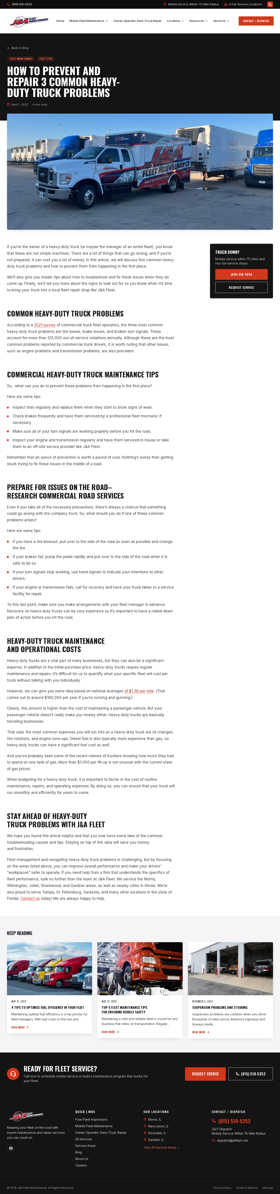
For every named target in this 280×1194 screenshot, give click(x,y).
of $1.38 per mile (139, 691)
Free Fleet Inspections (91, 1119)
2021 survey (45, 325)
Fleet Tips (45, 58)
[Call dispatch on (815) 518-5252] (270, 4)
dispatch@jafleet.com (232, 1140)
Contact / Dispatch (256, 21)
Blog (78, 1152)
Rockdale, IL (157, 1133)
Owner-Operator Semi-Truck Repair (138, 20)
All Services (83, 1139)
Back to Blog (19, 48)
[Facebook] (11, 1148)
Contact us (30, 898)
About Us (219, 20)
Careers (81, 1165)
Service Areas (85, 1145)
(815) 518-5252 (241, 274)
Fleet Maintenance (21, 58)
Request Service (241, 287)
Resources (196, 20)
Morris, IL (154, 1119)
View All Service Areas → (162, 1147)
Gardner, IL (156, 1140)
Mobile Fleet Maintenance (87, 20)
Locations (173, 20)
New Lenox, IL (158, 1126)
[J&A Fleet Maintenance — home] (29, 21)
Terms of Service (247, 1187)
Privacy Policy (222, 1187)
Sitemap (267, 1187)
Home (60, 20)
